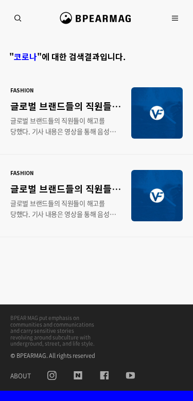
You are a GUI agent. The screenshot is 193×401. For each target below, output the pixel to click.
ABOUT (20, 375)
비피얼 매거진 (96, 22)
